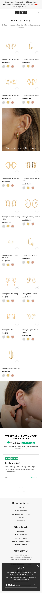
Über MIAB (21, 531)
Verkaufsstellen (21, 538)
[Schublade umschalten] (3, 12)
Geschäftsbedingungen (21, 541)
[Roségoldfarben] (12, 66)
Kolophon (21, 521)
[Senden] (34, 585)
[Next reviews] (24, 489)
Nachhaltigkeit (21, 534)
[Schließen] (38, 566)
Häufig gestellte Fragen (21, 514)
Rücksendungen (21, 510)
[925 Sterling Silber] (3, 66)
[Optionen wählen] (17, 53)
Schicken (21, 507)
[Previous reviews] (18, 489)
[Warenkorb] (39, 12)
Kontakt (21, 517)
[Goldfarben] (8, 66)
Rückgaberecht (21, 544)
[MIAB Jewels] (21, 12)
